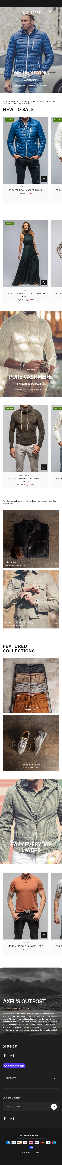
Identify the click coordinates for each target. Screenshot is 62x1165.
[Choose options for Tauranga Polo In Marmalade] (44, 935)
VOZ (25, 290)
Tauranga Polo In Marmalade (26, 946)
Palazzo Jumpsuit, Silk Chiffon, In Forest (26, 295)
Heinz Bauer (25, 187)
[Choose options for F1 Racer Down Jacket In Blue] (44, 179)
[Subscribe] (54, 1107)
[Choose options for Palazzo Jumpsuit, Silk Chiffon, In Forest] (44, 282)
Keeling (26, 943)
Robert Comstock (26, 475)
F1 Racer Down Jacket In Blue (26, 190)
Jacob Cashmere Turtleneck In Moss (26, 479)
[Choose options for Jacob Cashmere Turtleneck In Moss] (44, 467)
